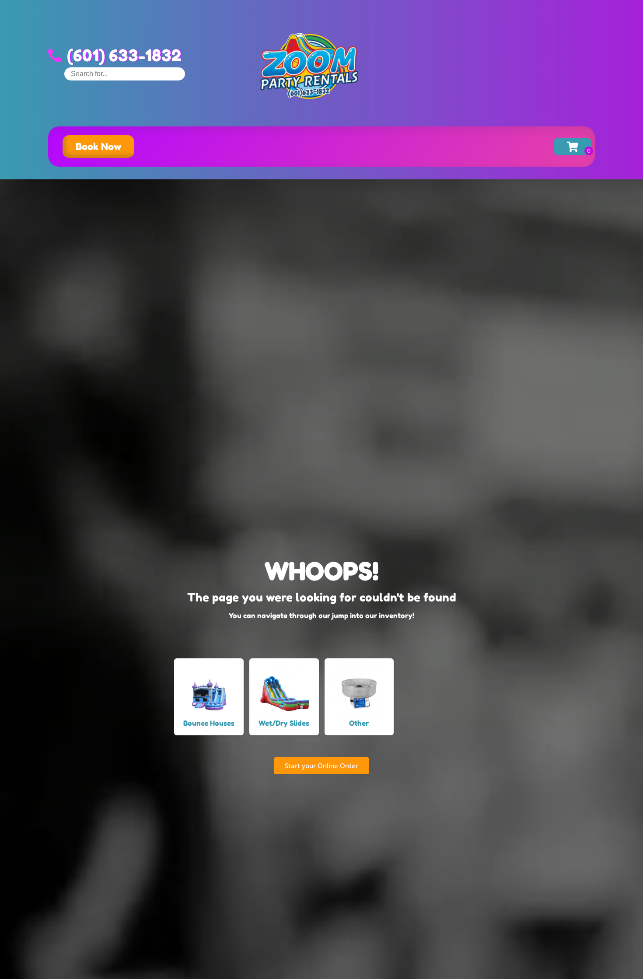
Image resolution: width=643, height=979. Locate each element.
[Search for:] (124, 73)
